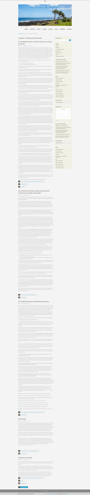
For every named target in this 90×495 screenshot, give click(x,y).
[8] (18, 408)
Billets (26, 28)
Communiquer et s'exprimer (27, 181)
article (22, 412)
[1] (47, 47)
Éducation (25, 294)
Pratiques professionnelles (39, 181)
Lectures (44, 28)
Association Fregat (59, 79)
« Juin (56, 120)
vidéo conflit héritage (59, 93)
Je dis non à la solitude (25, 457)
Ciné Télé (50, 28)
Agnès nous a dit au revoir (60, 61)
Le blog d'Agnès (21, 33)
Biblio (56, 28)
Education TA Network (59, 81)
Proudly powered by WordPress (51, 493)
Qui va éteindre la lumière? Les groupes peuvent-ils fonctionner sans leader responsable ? (62, 67)
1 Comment (22, 186)
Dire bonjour (22, 419)
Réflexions (32, 28)
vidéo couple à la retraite (59, 96)
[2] (46, 327)
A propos (69, 28)
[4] (49, 357)
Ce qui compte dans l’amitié (60, 70)
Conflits (33, 181)
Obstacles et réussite (59, 52)
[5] (29, 361)
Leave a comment (23, 297)
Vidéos (38, 28)
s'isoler (22, 480)
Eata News (57, 83)
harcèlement (23, 184)
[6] (36, 374)
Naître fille (57, 47)
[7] (50, 380)
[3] (52, 333)
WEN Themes (66, 493)
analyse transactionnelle (59, 78)
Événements (62, 28)
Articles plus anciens (24, 487)
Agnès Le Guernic (29, 45)
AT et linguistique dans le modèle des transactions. (33, 301)
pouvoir (26, 184)
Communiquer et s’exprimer (60, 49)
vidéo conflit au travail (59, 91)
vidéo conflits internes (59, 89)
